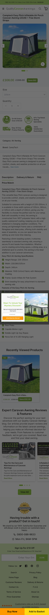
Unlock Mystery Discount (13, 318)
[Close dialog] (46, 295)
